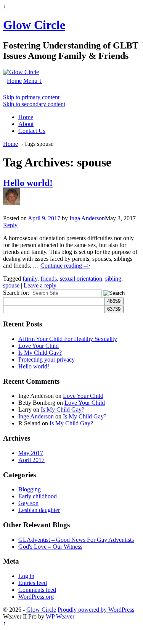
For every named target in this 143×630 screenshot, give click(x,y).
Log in (26, 576)
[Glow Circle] (21, 72)
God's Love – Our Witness (50, 546)
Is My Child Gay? (40, 352)
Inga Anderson (87, 218)
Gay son (28, 503)
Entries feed (32, 583)
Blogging (29, 489)
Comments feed (37, 589)
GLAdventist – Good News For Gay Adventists (76, 539)
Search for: (16, 292)
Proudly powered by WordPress (96, 609)
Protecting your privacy (46, 359)
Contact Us (31, 131)
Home (14, 81)
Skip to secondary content (34, 104)
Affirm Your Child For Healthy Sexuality (67, 339)
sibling (113, 278)
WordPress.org (36, 596)
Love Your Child (38, 345)
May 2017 (30, 453)
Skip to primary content (31, 97)
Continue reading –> (65, 265)
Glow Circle (34, 25)
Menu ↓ (32, 81)
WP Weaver (60, 616)
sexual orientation (81, 278)
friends (48, 278)
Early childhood (37, 496)
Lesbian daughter (39, 510)
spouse (11, 285)
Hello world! (28, 183)
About (26, 124)
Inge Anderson (36, 416)
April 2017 (31, 460)
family (29, 278)
